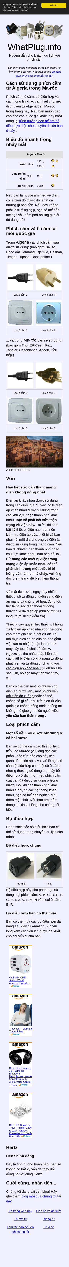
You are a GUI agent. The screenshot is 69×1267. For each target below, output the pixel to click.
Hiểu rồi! (54, 5)
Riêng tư (49, 1219)
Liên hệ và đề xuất (48, 1211)
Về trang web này (20, 1211)
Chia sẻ (49, 1227)
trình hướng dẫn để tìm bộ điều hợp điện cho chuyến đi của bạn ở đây (34, 126)
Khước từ (20, 1219)
